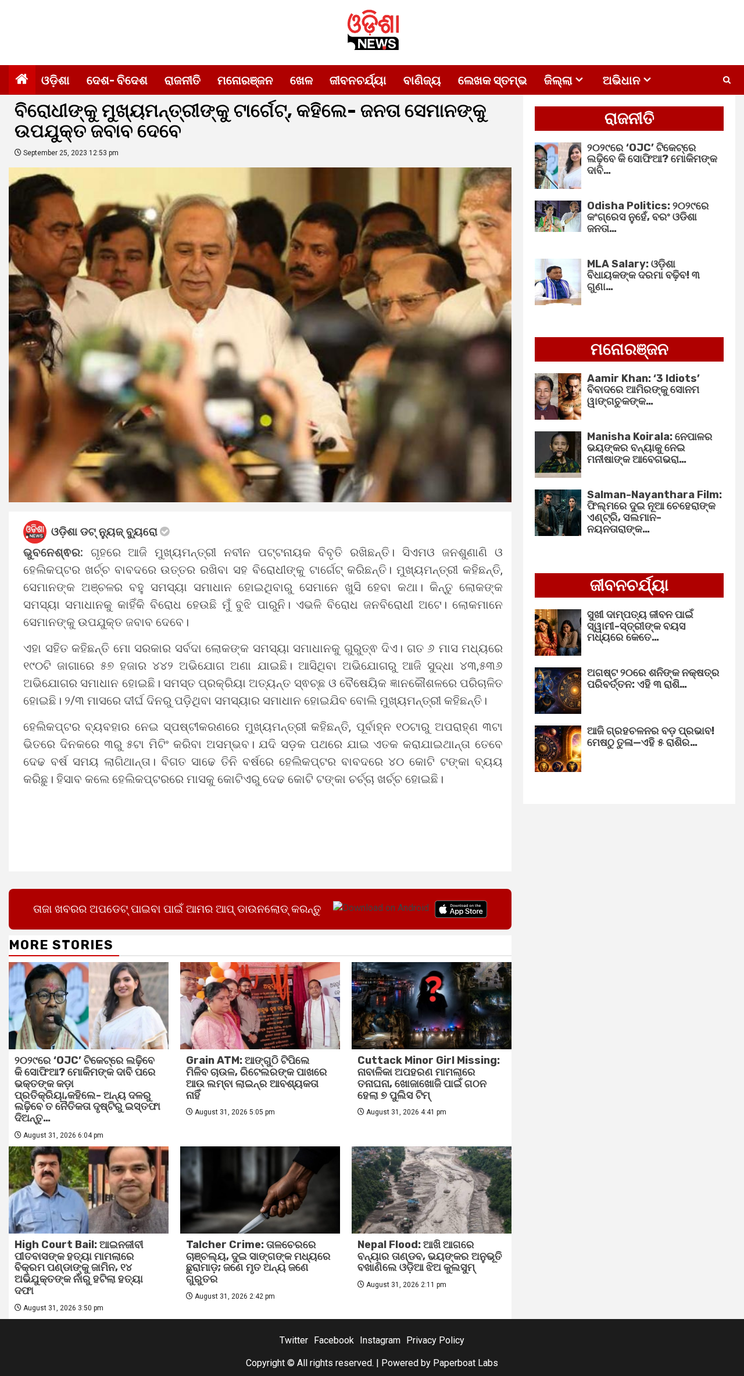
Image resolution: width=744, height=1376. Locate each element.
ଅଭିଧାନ (622, 80)
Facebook (334, 1340)
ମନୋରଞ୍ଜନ (245, 80)
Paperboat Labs (465, 1362)
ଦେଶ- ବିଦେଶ (117, 80)
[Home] (22, 80)
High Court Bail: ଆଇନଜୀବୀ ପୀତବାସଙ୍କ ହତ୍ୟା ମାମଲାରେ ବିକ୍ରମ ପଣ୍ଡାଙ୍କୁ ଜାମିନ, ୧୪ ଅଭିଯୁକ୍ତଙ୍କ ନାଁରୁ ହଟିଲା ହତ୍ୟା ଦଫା (79, 1267)
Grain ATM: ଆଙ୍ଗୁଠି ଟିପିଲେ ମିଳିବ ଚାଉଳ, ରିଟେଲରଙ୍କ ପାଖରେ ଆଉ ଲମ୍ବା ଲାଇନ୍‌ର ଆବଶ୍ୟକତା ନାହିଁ (256, 1077)
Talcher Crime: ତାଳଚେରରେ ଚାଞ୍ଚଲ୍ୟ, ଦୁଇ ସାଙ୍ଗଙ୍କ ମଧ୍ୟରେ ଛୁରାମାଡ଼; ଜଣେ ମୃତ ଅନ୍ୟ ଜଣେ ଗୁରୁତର (258, 1261)
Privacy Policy (435, 1340)
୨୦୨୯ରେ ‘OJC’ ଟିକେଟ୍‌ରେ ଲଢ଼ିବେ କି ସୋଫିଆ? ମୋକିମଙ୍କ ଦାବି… (652, 159)
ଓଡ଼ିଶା (55, 80)
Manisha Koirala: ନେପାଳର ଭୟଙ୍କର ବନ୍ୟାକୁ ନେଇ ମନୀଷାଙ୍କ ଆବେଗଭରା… (650, 448)
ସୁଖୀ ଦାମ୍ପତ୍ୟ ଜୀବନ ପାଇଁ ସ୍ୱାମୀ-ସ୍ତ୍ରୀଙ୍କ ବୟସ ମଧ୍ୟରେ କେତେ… (640, 626)
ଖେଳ (301, 80)
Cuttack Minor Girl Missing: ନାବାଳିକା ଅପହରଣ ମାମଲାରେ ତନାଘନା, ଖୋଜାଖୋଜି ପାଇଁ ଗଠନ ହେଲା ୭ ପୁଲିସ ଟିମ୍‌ (428, 1077)
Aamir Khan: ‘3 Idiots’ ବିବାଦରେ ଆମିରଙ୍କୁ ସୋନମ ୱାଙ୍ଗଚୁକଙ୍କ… (643, 390)
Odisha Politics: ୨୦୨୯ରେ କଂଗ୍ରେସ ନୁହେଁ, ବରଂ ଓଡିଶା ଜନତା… (648, 217)
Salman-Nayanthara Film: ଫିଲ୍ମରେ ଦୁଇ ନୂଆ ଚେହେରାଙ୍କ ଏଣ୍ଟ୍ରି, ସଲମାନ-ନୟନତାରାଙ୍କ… (654, 511)
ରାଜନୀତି (182, 80)
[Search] (727, 80)
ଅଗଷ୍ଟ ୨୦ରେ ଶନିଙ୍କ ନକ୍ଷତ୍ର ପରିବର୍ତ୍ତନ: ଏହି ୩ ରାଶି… (653, 678)
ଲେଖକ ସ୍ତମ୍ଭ (492, 80)
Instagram (380, 1340)
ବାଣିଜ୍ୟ (422, 80)
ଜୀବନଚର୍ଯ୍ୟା (358, 80)
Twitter (294, 1340)
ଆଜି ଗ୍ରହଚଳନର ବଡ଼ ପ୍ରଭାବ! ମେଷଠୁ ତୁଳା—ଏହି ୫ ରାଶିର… (650, 736)
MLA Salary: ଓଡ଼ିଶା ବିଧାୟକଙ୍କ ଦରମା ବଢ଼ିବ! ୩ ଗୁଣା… (643, 276)
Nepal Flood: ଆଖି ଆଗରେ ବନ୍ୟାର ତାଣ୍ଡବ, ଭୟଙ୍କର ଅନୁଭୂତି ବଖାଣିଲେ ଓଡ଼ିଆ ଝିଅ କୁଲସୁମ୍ (429, 1256)
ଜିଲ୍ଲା (558, 80)
